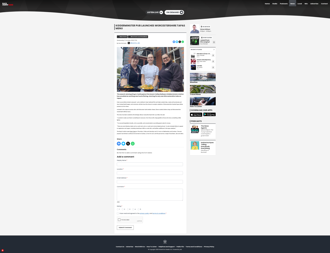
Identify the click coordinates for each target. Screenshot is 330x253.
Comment (121, 187)
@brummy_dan (135, 43)
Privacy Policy (209, 247)
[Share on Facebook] (174, 42)
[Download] (214, 42)
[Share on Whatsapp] (183, 42)
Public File (180, 247)
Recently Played (196, 49)
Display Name (122, 160)
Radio (275, 4)
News (292, 4)
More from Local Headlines (139, 36)
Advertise (314, 4)
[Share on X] (180, 42)
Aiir (181, 249)
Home (267, 4)
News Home (123, 36)
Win (306, 4)
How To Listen (152, 247)
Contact (324, 4)
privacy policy (144, 213)
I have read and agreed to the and (142, 213)
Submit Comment (125, 227)
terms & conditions (159, 213)
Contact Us (120, 247)
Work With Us (140, 247)
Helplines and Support (167, 247)
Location (120, 169)
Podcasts (284, 4)
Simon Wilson (205, 29)
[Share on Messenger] (177, 42)
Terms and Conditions (194, 247)
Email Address (122, 178)
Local (300, 4)
